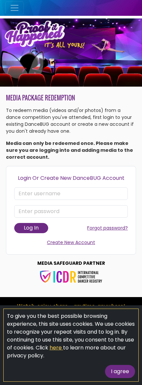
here (56, 347)
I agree (120, 371)
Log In (31, 228)
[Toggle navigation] (14, 7)
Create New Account (71, 242)
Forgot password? (107, 228)
